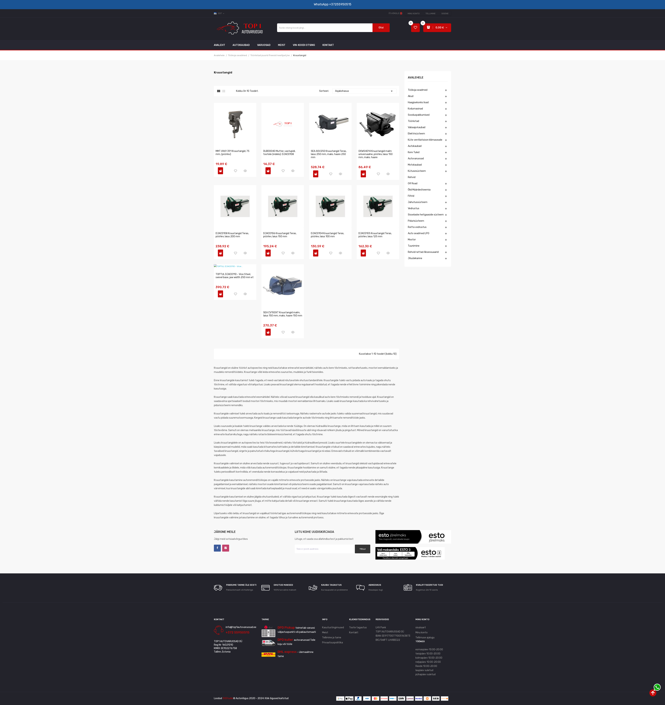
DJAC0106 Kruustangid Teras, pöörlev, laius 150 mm (279, 235)
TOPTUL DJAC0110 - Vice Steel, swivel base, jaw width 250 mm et (235, 276)
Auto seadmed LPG (418, 233)
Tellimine (430, 13)
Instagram (225, 548)
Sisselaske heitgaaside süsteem (426, 214)
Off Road (412, 183)
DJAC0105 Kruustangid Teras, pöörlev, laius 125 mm (375, 235)
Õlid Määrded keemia (419, 189)
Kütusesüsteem (417, 171)
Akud (410, 96)
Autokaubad (415, 146)
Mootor (412, 239)
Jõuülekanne (415, 258)
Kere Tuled (413, 152)
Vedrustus (413, 208)
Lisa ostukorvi (220, 170)
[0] (415, 28)
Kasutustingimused (333, 627)
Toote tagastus (358, 627)
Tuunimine (413, 245)
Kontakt (353, 632)
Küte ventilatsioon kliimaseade (425, 139)
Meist (325, 632)
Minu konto (414, 13)
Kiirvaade (245, 170)
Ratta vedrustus (417, 227)
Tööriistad (413, 121)
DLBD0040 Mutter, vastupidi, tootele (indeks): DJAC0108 (279, 153)
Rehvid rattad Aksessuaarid (423, 252)
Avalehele (415, 77)
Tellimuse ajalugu (425, 637)
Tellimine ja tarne (331, 637)
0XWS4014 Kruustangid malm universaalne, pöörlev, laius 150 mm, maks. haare (375, 154)
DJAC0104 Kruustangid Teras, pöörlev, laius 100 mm (327, 235)
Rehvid (411, 177)
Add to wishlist (235, 170)
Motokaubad (415, 164)
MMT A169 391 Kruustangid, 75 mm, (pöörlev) (232, 153)
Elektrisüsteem (416, 133)
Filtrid (411, 195)
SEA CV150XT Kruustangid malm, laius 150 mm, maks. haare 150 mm (282, 314)
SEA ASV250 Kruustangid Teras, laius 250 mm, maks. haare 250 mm (329, 154)
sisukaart (420, 627)
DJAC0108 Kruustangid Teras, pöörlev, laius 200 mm (232, 235)
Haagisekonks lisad (418, 102)
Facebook (217, 548)
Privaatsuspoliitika (332, 642)
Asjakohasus (364, 91)
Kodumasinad (415, 108)
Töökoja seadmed (417, 89)
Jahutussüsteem (417, 202)
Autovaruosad (416, 158)
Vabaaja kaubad (416, 127)
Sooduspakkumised (418, 114)
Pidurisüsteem (416, 220)
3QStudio (228, 698)
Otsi (381, 27)
